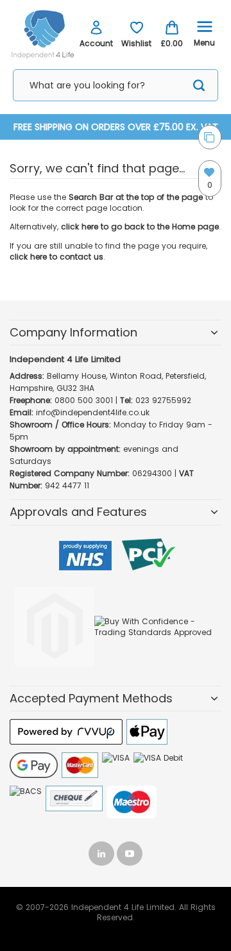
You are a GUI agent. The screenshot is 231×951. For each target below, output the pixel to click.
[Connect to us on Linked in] (103, 850)
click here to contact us (56, 256)
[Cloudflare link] (54, 587)
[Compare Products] (210, 137)
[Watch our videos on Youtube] (129, 850)
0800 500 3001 (84, 400)
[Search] (199, 87)
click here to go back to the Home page (140, 226)
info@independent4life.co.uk (93, 412)
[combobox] (115, 85)
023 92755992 (163, 400)
